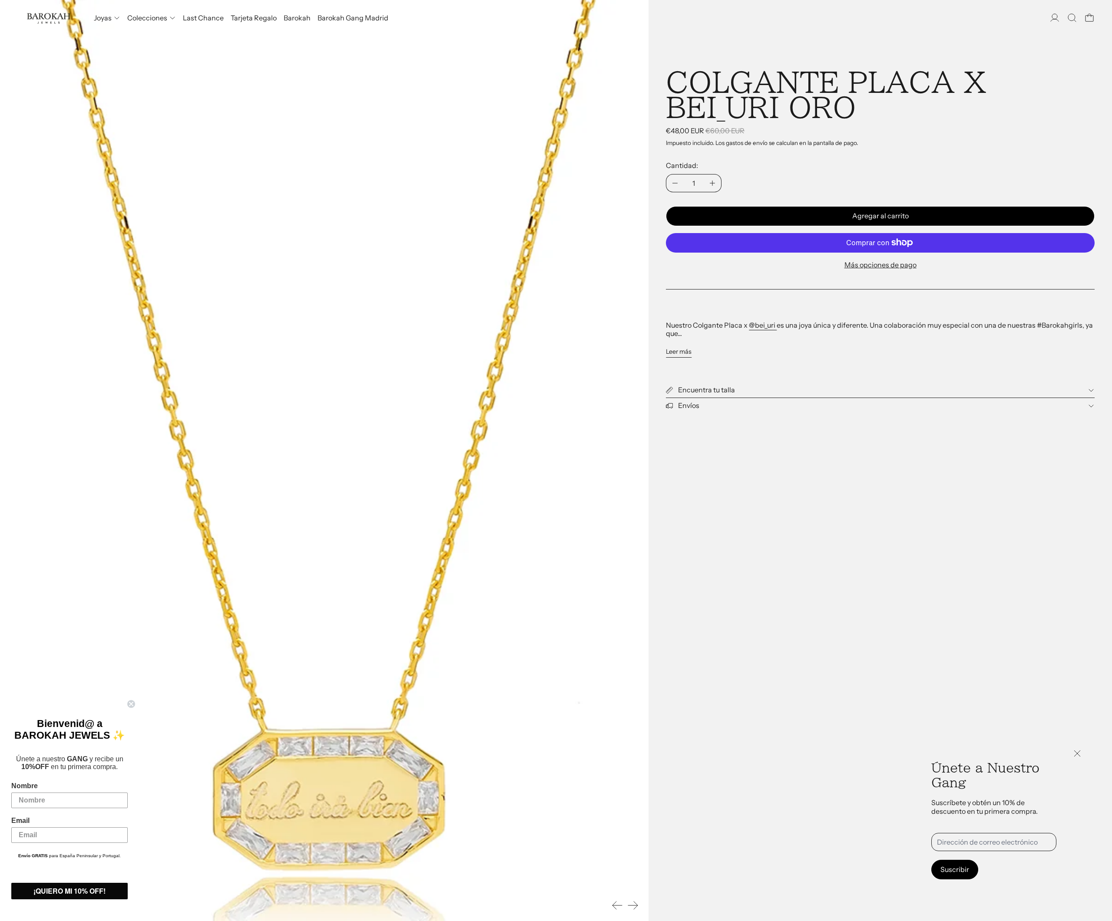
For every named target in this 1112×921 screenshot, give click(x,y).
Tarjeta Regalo (254, 17)
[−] (675, 183)
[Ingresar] (1054, 18)
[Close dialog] (131, 704)
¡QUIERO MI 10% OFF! (69, 891)
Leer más (679, 351)
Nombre (24, 785)
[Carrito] (1089, 18)
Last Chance (203, 17)
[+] (712, 183)
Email (20, 820)
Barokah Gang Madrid (353, 17)
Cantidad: (682, 165)
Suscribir (954, 869)
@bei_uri (763, 325)
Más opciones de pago (880, 264)
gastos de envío (747, 142)
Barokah (297, 17)
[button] (1072, 18)
